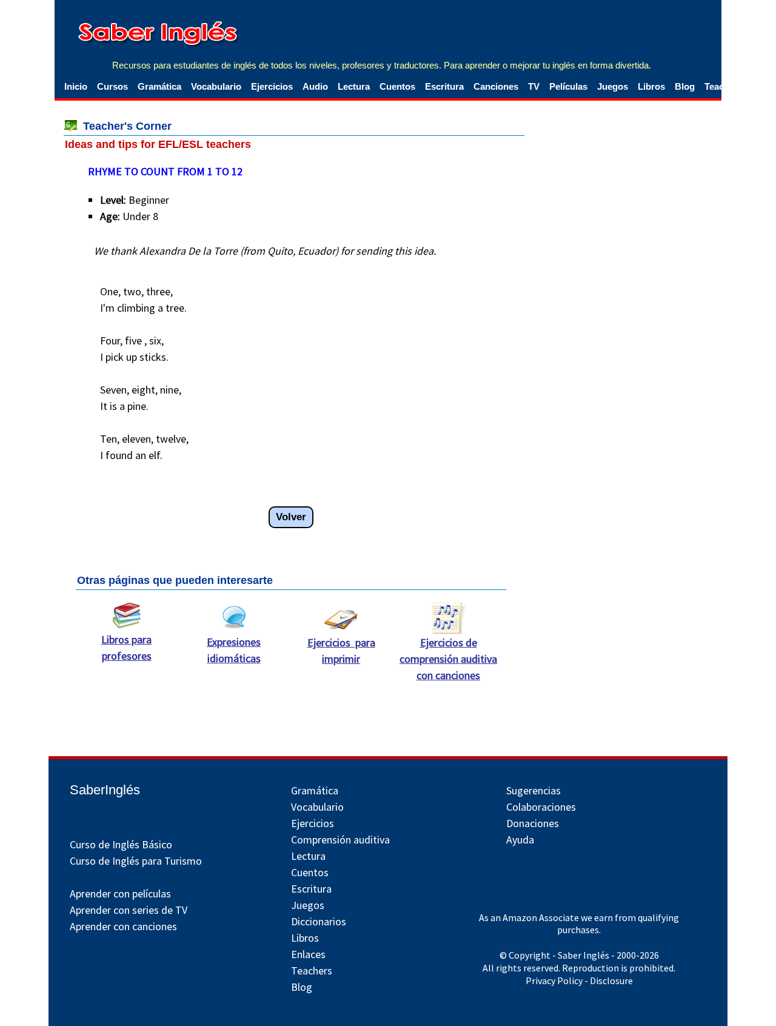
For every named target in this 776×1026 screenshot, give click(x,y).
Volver (291, 517)
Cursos (112, 86)
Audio (315, 86)
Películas (568, 86)
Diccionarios (318, 921)
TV (534, 86)
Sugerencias (533, 790)
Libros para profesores (126, 647)
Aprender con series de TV (128, 910)
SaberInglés (105, 789)
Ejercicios (272, 86)
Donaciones (532, 823)
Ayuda (520, 840)
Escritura (444, 86)
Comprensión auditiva (340, 840)
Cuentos (397, 86)
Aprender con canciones (123, 926)
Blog (685, 86)
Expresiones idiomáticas (234, 650)
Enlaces (308, 954)
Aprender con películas (120, 893)
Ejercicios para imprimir (341, 650)
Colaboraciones (541, 807)
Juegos (612, 86)
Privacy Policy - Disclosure (579, 980)
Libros (651, 86)
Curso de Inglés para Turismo (136, 861)
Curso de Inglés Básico (121, 844)
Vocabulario (216, 86)
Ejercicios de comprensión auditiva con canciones (448, 658)
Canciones (495, 86)
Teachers (311, 970)
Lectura (354, 86)
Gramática (159, 86)
